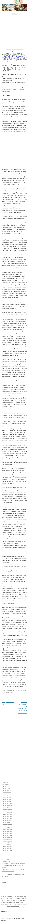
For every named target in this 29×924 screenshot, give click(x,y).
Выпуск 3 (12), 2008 (7, 807)
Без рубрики (5, 782)
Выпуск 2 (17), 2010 (7, 816)
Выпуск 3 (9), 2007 (7, 801)
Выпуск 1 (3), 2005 (7, 790)
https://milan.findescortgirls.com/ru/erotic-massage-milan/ (13, 57)
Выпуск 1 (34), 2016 (7, 844)
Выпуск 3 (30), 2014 (7, 850)
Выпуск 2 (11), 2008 (7, 805)
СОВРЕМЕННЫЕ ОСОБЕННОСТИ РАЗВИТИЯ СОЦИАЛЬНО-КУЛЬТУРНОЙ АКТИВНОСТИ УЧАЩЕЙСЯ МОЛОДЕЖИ (13, 874)
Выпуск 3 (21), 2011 (10, 692)
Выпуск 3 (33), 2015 (7, 843)
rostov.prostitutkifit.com (6, 900)
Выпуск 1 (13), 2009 (7, 809)
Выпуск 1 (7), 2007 (7, 797)
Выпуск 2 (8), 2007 (7, 799)
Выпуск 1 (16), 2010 (7, 814)
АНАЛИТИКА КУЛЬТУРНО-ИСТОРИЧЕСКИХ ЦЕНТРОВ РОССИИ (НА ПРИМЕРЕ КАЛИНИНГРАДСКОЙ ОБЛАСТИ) (14, 865)
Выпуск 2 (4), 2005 (7, 792)
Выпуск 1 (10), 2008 (7, 803)
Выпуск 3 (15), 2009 (7, 812)
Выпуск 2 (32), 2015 (7, 841)
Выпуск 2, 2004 (6, 788)
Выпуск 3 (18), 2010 (7, 818)
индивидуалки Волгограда (13, 906)
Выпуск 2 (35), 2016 (7, 846)
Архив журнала (5, 784)
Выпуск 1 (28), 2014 (7, 835)
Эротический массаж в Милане (14, 49)
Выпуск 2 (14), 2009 (7, 811)
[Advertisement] (14, 33)
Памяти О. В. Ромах (6, 859)
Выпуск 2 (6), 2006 (7, 796)
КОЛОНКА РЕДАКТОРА (7, 861)
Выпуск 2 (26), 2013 (7, 833)
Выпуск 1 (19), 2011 (7, 820)
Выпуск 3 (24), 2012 (7, 829)
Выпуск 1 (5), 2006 (7, 794)
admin (24, 690)
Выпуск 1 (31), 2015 (7, 839)
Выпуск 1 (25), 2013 (7, 831)
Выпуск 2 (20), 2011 (7, 822)
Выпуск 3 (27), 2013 (7, 848)
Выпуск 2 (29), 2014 (7, 837)
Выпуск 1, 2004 (6, 786)
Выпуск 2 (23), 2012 (7, 827)
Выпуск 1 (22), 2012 (7, 826)
